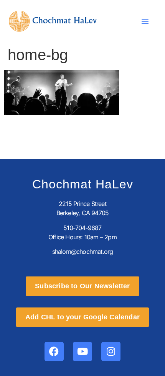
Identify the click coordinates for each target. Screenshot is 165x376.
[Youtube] (82, 351)
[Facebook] (54, 351)
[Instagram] (110, 351)
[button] (145, 21)
